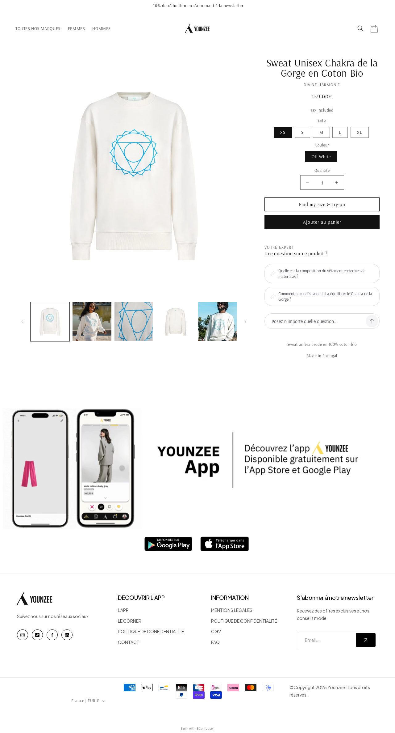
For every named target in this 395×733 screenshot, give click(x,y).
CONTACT (128, 642)
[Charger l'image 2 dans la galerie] (92, 321)
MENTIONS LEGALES (231, 610)
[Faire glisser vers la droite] (245, 321)
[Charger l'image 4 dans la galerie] (175, 321)
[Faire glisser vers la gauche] (22, 321)
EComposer (205, 728)
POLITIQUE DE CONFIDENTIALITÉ (151, 631)
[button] (360, 28)
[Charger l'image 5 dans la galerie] (217, 321)
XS (282, 132)
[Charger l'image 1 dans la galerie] (50, 321)
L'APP (123, 610)
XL (359, 132)
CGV (216, 631)
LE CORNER (129, 621)
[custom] (22, 634)
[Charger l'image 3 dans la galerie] (133, 321)
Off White (321, 156)
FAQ (215, 642)
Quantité (322, 170)
